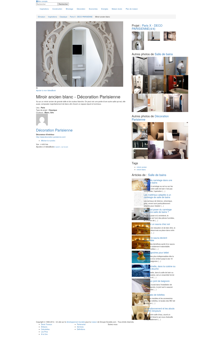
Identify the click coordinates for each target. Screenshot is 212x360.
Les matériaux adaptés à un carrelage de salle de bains (157, 196)
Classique (63, 16)
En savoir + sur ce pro (61, 147)
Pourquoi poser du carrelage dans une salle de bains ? (158, 210)
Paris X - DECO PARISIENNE (81, 16)
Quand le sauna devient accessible (155, 239)
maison (94, 322)
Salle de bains (164, 54)
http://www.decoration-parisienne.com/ (51, 137)
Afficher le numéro (48, 140)
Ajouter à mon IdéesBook (46, 90)
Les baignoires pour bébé (156, 252)
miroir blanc (141, 169)
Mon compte (42, 1)
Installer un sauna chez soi (157, 224)
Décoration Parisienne (54, 130)
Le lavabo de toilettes (154, 294)
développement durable (75, 322)
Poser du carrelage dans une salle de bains (158, 181)
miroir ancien (142, 167)
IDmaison (41, 16)
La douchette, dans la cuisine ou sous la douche (159, 267)
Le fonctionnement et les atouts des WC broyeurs (159, 309)
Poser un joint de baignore (157, 280)
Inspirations (52, 16)
